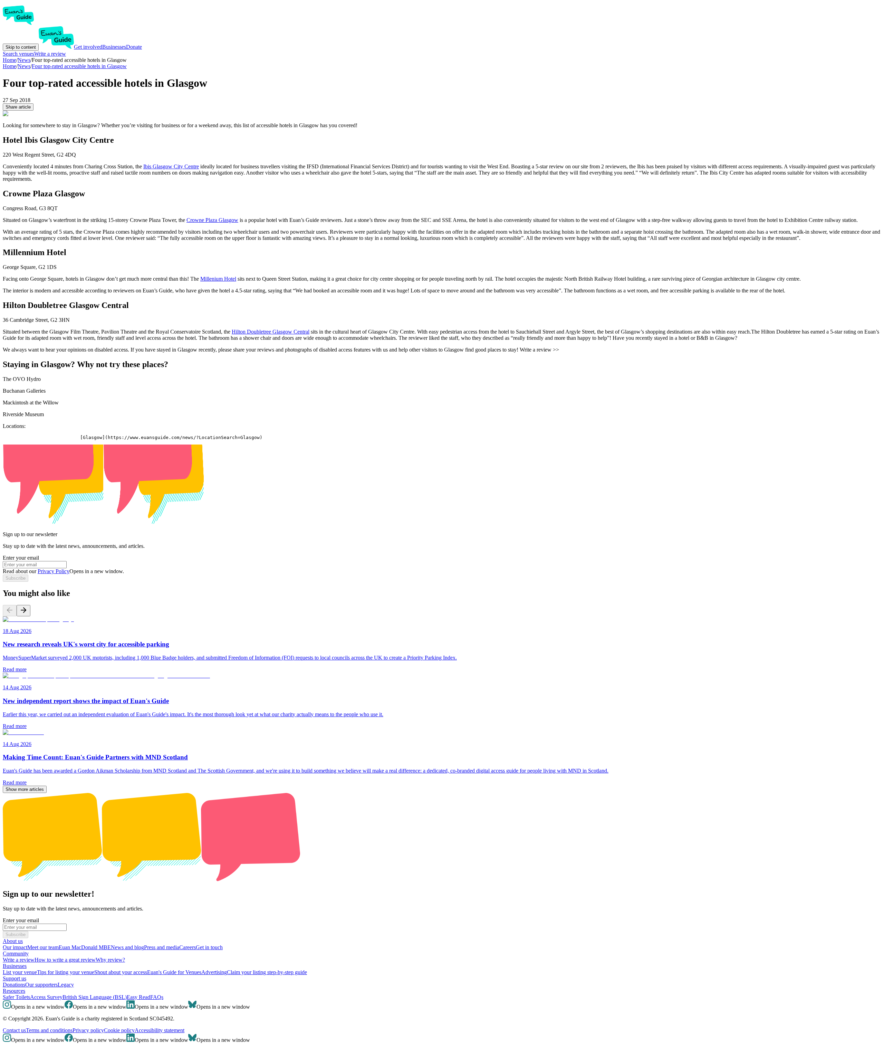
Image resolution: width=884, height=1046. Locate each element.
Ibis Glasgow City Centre (171, 166)
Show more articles (25, 789)
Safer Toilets (16, 997)
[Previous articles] (10, 610)
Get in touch (209, 947)
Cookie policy (119, 1030)
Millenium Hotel (218, 279)
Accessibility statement (159, 1030)
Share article (18, 107)
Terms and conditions (49, 1030)
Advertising (214, 972)
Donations (14, 985)
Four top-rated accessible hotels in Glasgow (79, 66)
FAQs (156, 997)
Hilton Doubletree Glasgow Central (270, 332)
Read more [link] (15, 669)
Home (9, 66)
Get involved (88, 47)
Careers (187, 947)
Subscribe (16, 578)
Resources (14, 991)
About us (13, 941)
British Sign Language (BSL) (95, 997)
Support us (14, 978)
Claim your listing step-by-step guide (267, 972)
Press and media (161, 947)
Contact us (14, 1030)
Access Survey (46, 997)
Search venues (18, 54)
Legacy (66, 985)
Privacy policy (88, 1030)
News (24, 66)
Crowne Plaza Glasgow (212, 220)
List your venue (20, 972)
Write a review (50, 54)
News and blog (127, 947)
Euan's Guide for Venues (174, 972)
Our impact (15, 947)
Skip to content (21, 47)
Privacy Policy (53, 571)
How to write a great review (65, 960)
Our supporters (41, 985)
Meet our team (43, 947)
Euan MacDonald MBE (85, 947)
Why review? (110, 960)
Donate (134, 47)
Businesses (114, 47)
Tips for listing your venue (65, 972)
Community (16, 953)
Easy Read (138, 997)
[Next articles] (23, 610)
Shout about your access (120, 972)
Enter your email (21, 558)
